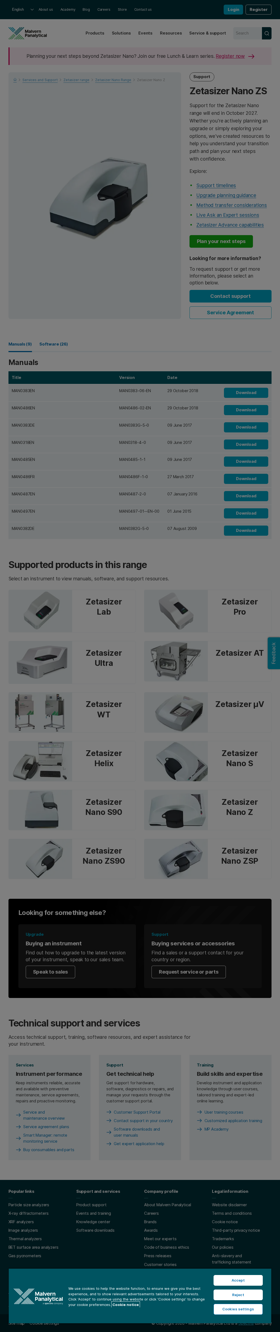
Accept (238, 1280)
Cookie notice (125, 1304)
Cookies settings (238, 1309)
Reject (238, 1295)
